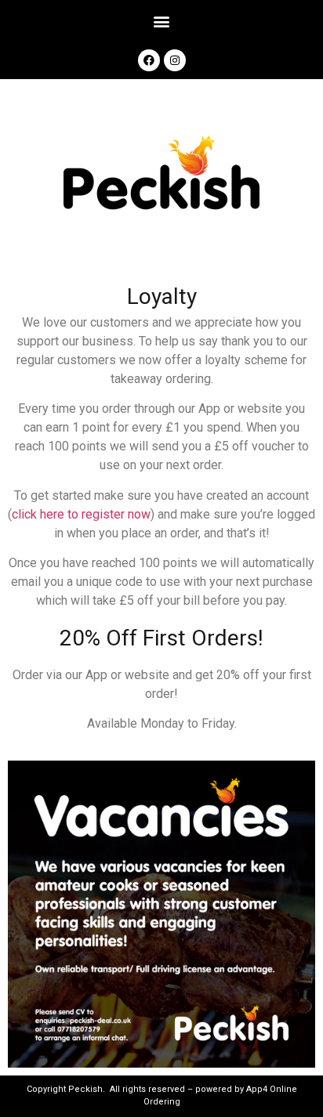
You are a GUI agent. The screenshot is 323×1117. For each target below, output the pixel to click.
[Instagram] (175, 60)
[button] (162, 21)
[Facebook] (149, 60)
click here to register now (81, 514)
